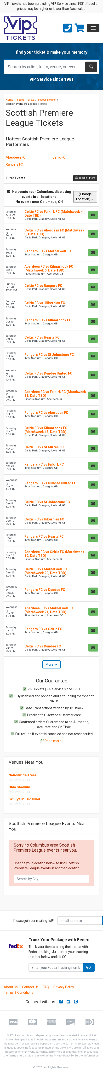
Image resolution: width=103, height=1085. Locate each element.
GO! (89, 967)
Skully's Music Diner (24, 799)
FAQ (46, 987)
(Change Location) (84, 196)
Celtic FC (58, 157)
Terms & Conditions (18, 992)
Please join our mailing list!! (33, 921)
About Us (11, 987)
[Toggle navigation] (93, 28)
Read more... (54, 741)
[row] (51, 215)
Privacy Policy (63, 987)
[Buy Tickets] (93, 215)
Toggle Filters (86, 177)
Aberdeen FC (15, 157)
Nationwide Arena (23, 775)
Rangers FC (14, 164)
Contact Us (30, 987)
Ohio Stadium (19, 787)
